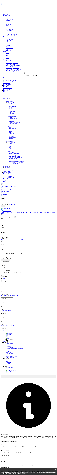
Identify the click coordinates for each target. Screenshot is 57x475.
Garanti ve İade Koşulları (11, 356)
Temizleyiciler (9, 24)
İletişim (7, 359)
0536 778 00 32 (11, 367)
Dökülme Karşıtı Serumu (11, 170)
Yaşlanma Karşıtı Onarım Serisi (13, 70)
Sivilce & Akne (9, 29)
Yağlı (7, 55)
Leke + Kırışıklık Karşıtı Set (12, 64)
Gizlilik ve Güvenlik (10, 357)
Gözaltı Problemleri (10, 35)
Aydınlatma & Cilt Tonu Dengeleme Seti (9, 295)
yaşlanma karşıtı (14, 239)
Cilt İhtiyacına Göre (10, 114)
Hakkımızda (8, 346)
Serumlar (8, 23)
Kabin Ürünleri (9, 176)
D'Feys (7, 16)
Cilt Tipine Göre (10, 141)
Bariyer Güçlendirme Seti (11, 61)
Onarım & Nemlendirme (11, 34)
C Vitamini (8, 40)
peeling (8, 239)
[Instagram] (9, 333)
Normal (7, 58)
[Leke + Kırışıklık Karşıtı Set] (28, 303)
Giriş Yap (3, 206)
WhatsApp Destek (12, 370)
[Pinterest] (8, 336)
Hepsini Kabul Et (13, 441)
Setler (7, 150)
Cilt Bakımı (5, 14)
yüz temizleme (4, 239)
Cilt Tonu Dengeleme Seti (12, 63)
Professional (6, 85)
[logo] (1, 3)
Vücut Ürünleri (6, 83)
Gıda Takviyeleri (7, 84)
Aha (7, 38)
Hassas (7, 56)
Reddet (29, 437)
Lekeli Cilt (8, 33)
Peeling (7, 21)
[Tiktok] (8, 338)
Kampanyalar (6, 90)
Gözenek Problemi (10, 30)
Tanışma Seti (9, 60)
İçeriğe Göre (9, 124)
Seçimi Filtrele (4, 276)
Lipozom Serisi (9, 19)
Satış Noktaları (9, 347)
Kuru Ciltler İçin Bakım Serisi (12, 68)
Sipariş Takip (9, 364)
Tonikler (8, 25)
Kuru (7, 54)
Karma (7, 53)
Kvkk (7, 351)
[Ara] (1, 6)
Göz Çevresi (9, 26)
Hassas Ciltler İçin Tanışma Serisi (13, 69)
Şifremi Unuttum (11, 204)
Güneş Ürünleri (6, 77)
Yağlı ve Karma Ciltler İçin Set (13, 65)
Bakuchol (8, 49)
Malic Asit (8, 50)
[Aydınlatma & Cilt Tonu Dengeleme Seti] (28, 288)
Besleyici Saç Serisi (10, 66)
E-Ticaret (24, 376)
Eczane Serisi (9, 18)
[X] (7, 335)
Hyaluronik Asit (9, 48)
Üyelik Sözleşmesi (10, 353)
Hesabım (8, 363)
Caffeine (8, 45)
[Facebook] (9, 334)
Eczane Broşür (9, 343)
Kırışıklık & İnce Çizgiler (11, 31)
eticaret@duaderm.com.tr (13, 369)
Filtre (3, 278)
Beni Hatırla (5, 204)
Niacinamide (9, 46)
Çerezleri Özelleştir (5, 441)
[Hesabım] (1, 10)
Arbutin (8, 43)
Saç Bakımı (5, 79)
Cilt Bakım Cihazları (10, 177)
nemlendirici (20, 239)
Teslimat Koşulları (10, 352)
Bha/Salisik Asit (9, 39)
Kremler (8, 20)
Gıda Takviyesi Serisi (11, 71)
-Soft (4, 341)
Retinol (7, 41)
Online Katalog (9, 344)
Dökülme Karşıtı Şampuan (12, 168)
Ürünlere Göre (9, 101)
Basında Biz (8, 362)
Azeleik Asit (9, 44)
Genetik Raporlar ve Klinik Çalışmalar (14, 348)
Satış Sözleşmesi (9, 354)
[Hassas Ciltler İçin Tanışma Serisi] (28, 318)
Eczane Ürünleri (6, 89)
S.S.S (7, 361)
